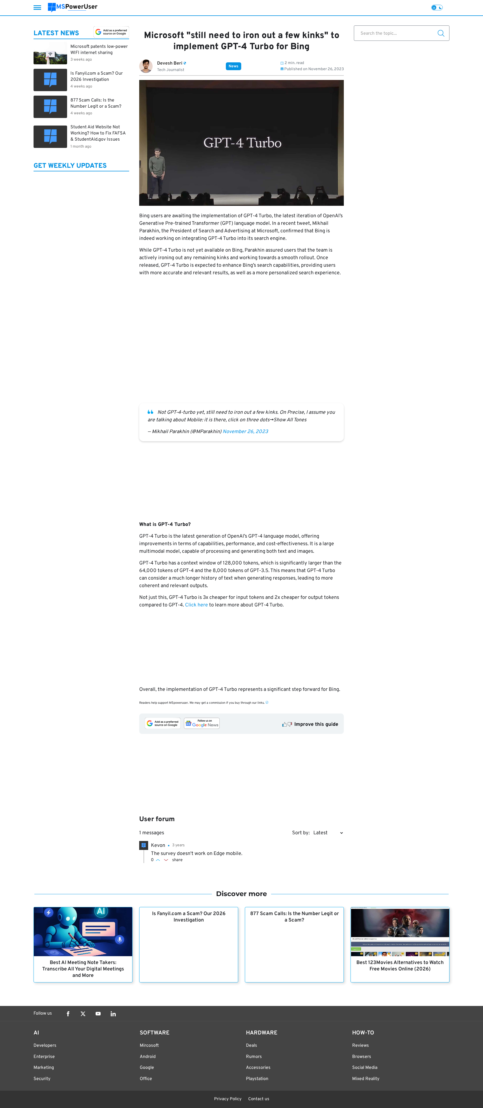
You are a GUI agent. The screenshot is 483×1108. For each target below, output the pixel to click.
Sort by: (301, 833)
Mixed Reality (365, 1079)
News (233, 66)
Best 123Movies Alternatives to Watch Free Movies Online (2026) (400, 966)
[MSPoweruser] (73, 8)
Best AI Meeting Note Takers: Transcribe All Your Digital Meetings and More (83, 969)
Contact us (258, 1099)
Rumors (254, 1057)
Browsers (361, 1057)
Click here (196, 605)
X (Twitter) (83, 1013)
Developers (45, 1045)
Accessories (258, 1068)
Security (42, 1079)
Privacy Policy (228, 1099)
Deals (251, 1045)
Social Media (364, 1068)
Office (146, 1079)
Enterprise (44, 1057)
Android (148, 1057)
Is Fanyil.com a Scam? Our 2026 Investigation (189, 917)
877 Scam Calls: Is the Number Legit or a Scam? (294, 917)
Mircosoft (149, 1045)
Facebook (67, 1013)
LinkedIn (113, 1013)
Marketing (44, 1068)
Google (147, 1068)
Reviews (360, 1045)
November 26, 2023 (245, 432)
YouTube (98, 1013)
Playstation (257, 1079)
